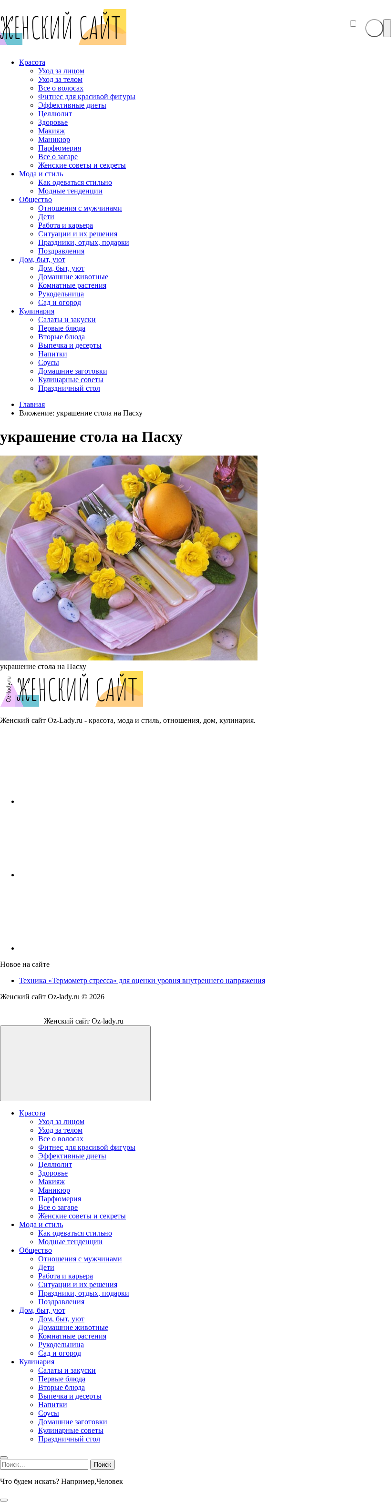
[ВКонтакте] (90, 801)
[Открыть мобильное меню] (387, 28)
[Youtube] (90, 875)
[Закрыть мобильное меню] (4, 1457)
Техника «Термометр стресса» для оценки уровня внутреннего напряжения (142, 980)
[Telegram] (90, 948)
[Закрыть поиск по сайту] (4, 1500)
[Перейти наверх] (75, 1063)
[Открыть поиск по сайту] (374, 28)
